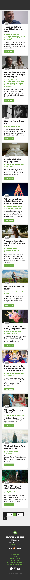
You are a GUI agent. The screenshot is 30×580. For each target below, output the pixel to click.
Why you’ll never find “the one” (13, 411)
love (7, 38)
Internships (15, 554)
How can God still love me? (14, 122)
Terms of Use (15, 560)
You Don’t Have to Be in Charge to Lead (14, 447)
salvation (8, 36)
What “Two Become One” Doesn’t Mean (13, 487)
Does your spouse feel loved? (14, 287)
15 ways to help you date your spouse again (15, 327)
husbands (18, 85)
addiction (16, 36)
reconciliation (9, 85)
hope (13, 80)
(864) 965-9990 (15, 544)
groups (17, 250)
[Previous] (5, 514)
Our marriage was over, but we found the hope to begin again (14, 74)
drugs (20, 38)
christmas (18, 208)
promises (20, 83)
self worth (8, 39)
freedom (8, 34)
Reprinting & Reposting (15, 564)
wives (7, 293)
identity (8, 126)
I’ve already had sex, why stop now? (13, 160)
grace (7, 83)
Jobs (15, 556)
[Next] (5, 518)
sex (7, 166)
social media (9, 252)
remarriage (9, 86)
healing (8, 80)
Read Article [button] (9, 138)
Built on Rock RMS (15, 548)
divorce (13, 83)
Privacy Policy (15, 558)
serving (22, 36)
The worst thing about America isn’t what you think (14, 243)
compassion (9, 208)
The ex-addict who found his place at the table (14, 29)
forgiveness (16, 81)
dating (7, 164)
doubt (13, 126)
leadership (9, 453)
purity (11, 166)
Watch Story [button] (9, 51)
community (15, 34)
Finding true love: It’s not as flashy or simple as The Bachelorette (14, 368)
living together (10, 375)
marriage (19, 80)
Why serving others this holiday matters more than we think (13, 201)
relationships (20, 164)
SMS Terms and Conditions (15, 562)
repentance (13, 38)
